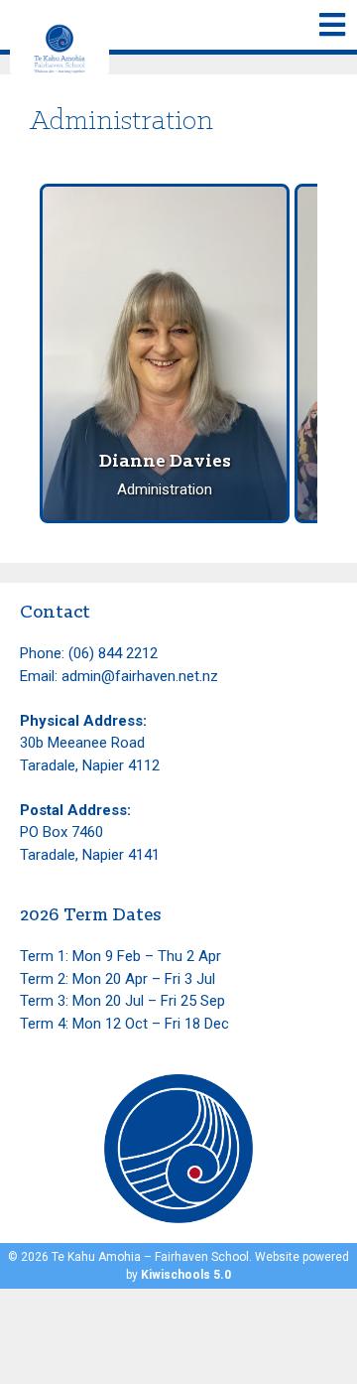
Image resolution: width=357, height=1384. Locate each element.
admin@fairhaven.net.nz (139, 676)
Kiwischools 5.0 (186, 1275)
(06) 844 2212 (113, 653)
